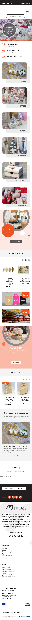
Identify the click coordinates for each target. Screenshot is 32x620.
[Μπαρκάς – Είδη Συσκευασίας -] (15, 10)
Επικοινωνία (5, 546)
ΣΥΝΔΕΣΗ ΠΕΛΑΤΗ (25, 3)
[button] (22, 260)
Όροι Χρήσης (5, 571)
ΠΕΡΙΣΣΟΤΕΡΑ (16, 361)
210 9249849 (7, 595)
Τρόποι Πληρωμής (6, 567)
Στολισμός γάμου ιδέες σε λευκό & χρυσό (15, 445)
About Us (4, 548)
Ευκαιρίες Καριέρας (7, 554)
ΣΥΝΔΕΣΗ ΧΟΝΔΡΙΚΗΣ (7, 3)
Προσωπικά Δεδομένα (7, 573)
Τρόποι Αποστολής (6, 566)
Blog (3, 552)
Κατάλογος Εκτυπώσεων (8, 575)
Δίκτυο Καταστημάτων (8, 550)
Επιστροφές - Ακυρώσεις (8, 569)
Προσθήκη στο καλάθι (12, 265)
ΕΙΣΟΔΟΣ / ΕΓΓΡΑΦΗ (16, 241)
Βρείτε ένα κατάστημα (8, 588)
